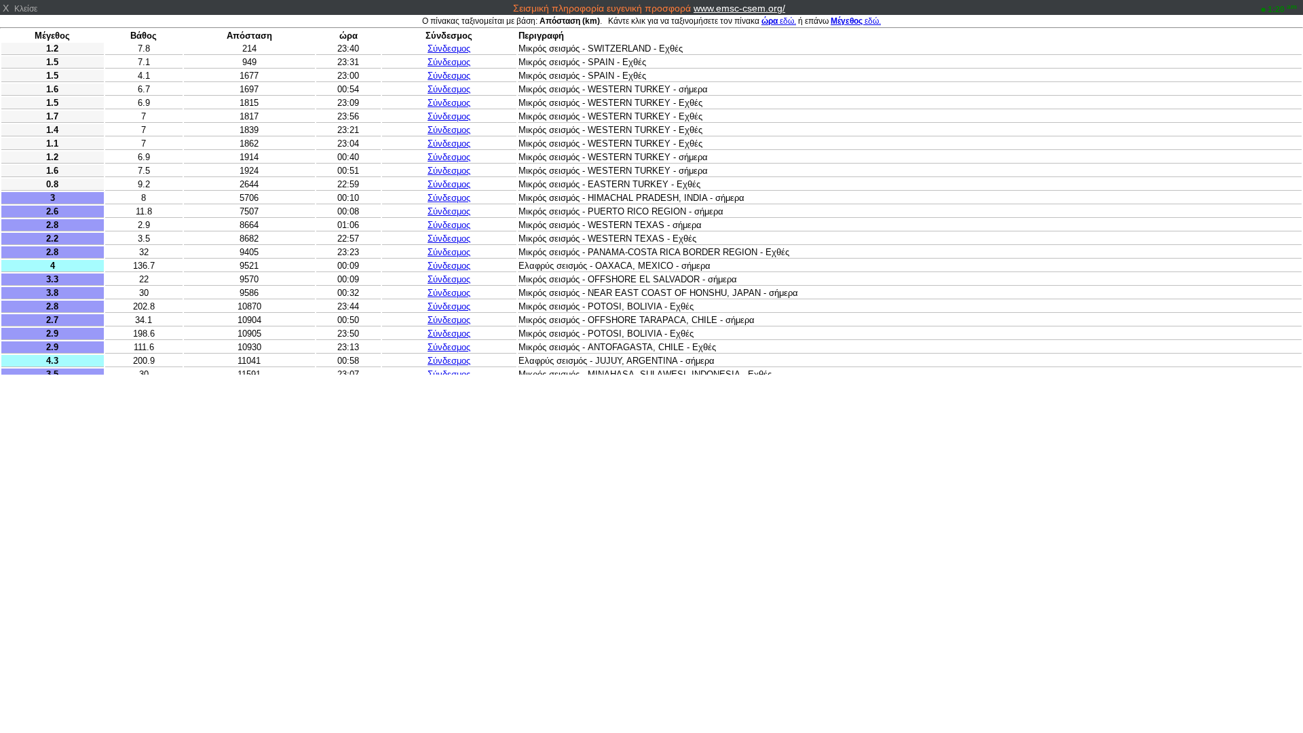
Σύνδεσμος (449, 48)
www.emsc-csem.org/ (739, 8)
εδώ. (778, 21)
